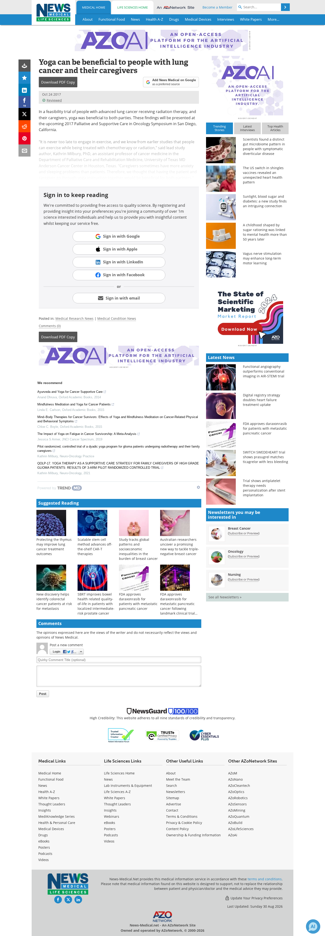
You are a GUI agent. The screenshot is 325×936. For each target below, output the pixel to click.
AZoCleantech (239, 785)
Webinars (111, 816)
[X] (25, 114)
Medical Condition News (116, 318)
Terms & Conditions (181, 816)
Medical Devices (51, 829)
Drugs (43, 835)
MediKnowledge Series (56, 816)
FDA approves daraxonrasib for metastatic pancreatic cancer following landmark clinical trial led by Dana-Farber (177, 606)
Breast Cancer (239, 528)
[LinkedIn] (25, 90)
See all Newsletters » (224, 597)
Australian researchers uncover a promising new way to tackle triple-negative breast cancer (179, 546)
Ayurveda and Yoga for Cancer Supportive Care (70, 392)
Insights (44, 810)
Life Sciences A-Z (117, 791)
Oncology (235, 551)
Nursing (234, 574)
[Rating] (25, 78)
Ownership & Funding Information (193, 835)
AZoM (232, 773)
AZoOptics (236, 791)
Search (171, 785)
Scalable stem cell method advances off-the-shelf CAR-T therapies (95, 546)
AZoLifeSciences (241, 829)
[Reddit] (25, 126)
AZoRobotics (238, 798)
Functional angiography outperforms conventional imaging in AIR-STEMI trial (263, 371)
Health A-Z (46, 791)
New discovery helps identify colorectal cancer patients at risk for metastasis (54, 601)
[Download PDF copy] (25, 65)
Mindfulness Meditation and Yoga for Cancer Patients (74, 404)
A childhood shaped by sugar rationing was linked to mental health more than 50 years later (265, 232)
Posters (44, 847)
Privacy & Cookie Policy (184, 822)
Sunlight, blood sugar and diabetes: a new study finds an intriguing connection (265, 201)
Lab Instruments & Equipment (128, 785)
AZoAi (232, 835)
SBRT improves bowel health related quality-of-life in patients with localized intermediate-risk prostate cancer (96, 604)
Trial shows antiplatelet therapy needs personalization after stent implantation (264, 487)
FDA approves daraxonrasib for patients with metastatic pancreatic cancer (138, 601)
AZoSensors (237, 804)
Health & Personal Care (56, 822)
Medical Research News (74, 318)
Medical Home (93, 7)
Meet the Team (178, 779)
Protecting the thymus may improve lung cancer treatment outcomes (54, 546)
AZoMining (236, 810)
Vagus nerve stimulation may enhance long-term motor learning (262, 258)
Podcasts (45, 853)
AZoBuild (235, 822)
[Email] (25, 150)
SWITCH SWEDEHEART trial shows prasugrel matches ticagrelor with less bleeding (265, 457)
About (171, 773)
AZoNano (235, 779)
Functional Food (51, 779)
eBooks (43, 841)
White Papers (48, 798)
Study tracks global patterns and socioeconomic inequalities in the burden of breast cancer (138, 549)
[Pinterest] (25, 138)
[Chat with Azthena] (313, 926)
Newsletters (175, 791)
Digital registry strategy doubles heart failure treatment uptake (261, 400)
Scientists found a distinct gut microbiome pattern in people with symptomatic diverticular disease (264, 146)
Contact (172, 810)
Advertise (173, 804)
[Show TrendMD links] (198, 487)
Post (42, 693)
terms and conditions (265, 879)
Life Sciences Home (132, 7)
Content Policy (177, 829)
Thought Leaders (51, 804)
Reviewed (54, 100)
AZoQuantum (238, 816)
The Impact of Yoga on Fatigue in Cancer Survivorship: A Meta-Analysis (86, 434)
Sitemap (172, 798)
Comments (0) (50, 326)
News (42, 785)
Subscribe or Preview (243, 533)
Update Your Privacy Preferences (256, 898)
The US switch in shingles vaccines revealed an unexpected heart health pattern (263, 175)
